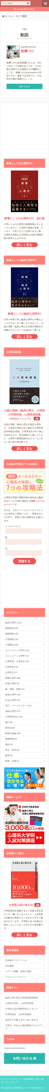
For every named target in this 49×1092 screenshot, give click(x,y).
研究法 (10, 727)
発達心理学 (12, 694)
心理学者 (11, 666)
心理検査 (11, 639)
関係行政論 (12, 733)
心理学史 (11, 672)
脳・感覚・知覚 (15, 689)
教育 (9, 755)
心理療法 (11, 644)
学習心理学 (12, 683)
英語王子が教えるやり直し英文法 (21, 1019)
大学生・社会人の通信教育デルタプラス (23, 1027)
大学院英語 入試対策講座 (18, 1014)
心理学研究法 (13, 716)
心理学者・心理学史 (17, 661)
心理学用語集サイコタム (21, 1088)
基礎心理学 (12, 678)
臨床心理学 (13, 622)
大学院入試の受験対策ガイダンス (21, 1008)
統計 (9, 722)
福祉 (9, 744)
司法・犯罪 (12, 750)
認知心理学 (12, 711)
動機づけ (27, 51)
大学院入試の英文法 (21, 904)
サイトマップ (12, 1082)
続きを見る (24, 86)
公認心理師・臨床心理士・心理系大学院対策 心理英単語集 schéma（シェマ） (24, 414)
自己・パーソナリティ (18, 705)
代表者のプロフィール (16, 960)
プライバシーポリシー (16, 976)
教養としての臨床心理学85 (24, 313)
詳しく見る (24, 245)
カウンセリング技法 (17, 650)
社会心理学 (12, 700)
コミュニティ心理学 (17, 655)
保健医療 (11, 738)
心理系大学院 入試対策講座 (19, 1003)
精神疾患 (11, 628)
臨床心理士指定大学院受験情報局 (21, 997)
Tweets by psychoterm (14, 1048)
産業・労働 (12, 761)
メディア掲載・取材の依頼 (18, 971)
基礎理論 (11, 633)
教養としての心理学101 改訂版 (24, 218)
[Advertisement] (24, 130)
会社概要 (9, 965)
